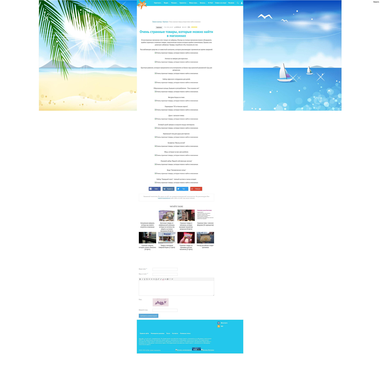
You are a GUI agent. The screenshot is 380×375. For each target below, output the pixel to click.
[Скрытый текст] (165, 279)
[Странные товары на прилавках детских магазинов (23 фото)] (186, 237)
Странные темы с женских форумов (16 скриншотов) (205, 224)
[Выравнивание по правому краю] (154, 279)
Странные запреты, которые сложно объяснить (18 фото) (147, 247)
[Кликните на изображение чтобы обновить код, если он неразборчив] (161, 306)
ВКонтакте (224, 323)
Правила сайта (144, 333)
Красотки (183, 3)
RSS (222, 326)
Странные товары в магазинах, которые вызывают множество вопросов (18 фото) (186, 226)
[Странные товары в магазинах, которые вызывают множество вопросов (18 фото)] (186, 215)
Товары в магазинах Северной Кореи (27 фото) (167, 246)
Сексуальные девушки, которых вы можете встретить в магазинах (147, 225)
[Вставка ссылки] (158, 279)
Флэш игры (193, 3)
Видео (166, 3)
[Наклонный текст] (142, 279)
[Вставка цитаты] (168, 279)
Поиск (168, 333)
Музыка (174, 3)
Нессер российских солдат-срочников (205, 246)
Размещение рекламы (157, 333)
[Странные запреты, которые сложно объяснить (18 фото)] (147, 237)
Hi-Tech (210, 3)
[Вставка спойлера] (172, 279)
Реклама (231, 3)
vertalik (178, 27)
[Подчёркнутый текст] (144, 279)
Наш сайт (141, 339)
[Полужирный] (140, 279)
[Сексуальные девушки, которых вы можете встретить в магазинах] (147, 215)
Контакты (175, 333)
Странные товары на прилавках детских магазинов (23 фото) (186, 247)
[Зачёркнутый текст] (147, 279)
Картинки (157, 3)
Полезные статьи (185, 333)
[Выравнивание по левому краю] (149, 279)
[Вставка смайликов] (156, 279)
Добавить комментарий (148, 316)
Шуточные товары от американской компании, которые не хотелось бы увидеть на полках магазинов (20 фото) (167, 227)
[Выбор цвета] (163, 279)
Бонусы (202, 3)
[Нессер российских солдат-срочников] (205, 237)
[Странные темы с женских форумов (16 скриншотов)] (205, 215)
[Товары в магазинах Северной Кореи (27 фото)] (166, 237)
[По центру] (151, 279)
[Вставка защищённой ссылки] (161, 279)
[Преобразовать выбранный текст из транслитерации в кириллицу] (170, 279)
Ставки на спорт (220, 3)
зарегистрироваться (164, 198)
